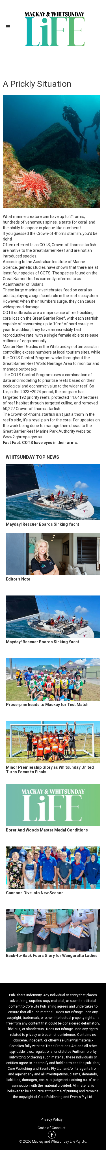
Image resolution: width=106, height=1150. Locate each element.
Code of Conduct (52, 1128)
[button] (9, 26)
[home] (53, 28)
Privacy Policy (51, 1119)
